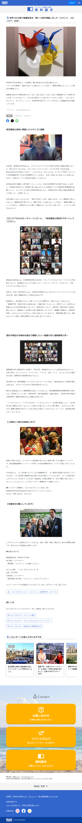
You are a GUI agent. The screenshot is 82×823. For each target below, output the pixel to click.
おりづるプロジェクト (23, 110)
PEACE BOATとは (19, 796)
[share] (7, 121)
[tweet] (12, 121)
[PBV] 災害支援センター (31, 805)
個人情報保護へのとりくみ (48, 796)
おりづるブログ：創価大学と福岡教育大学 (26, 626)
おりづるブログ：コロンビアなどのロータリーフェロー (31, 620)
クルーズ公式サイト (13, 805)
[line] (16, 121)
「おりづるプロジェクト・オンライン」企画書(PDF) (34, 591)
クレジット (32, 796)
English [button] (72, 3)
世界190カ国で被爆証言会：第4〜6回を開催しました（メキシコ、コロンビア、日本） (29, 778)
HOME (9, 776)
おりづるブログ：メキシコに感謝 (23, 615)
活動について (16, 776)
